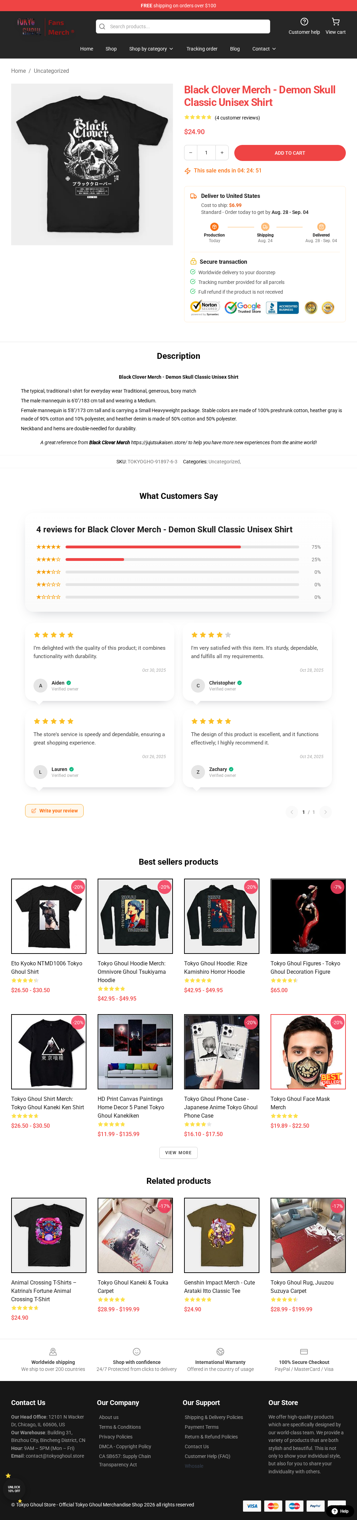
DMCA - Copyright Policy (125, 1446)
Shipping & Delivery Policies (214, 1417)
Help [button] (344, 1511)
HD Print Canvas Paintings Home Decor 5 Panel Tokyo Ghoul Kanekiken (131, 1107)
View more (178, 1152)
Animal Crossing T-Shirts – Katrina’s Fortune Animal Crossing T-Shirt (44, 1291)
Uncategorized (51, 71)
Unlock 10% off (14, 1489)
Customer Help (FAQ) (207, 1456)
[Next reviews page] (325, 812)
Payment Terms (202, 1427)
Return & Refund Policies (211, 1437)
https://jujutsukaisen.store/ (159, 442)
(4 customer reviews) (237, 118)
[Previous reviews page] (292, 812)
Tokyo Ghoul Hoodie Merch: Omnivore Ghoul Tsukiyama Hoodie (132, 971)
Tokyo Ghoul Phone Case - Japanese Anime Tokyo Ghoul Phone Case (221, 1107)
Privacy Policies (115, 1437)
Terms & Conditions (120, 1427)
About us (109, 1417)
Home (18, 71)
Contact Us (197, 1446)
